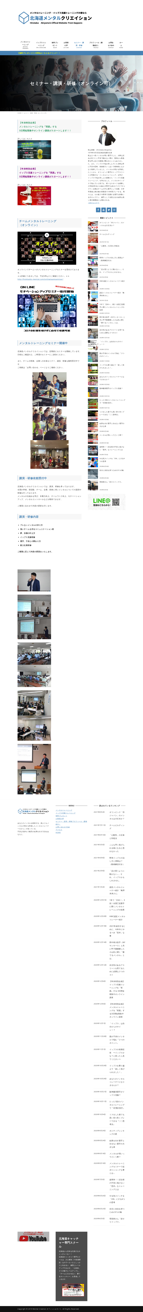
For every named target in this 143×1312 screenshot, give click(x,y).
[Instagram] (114, 210)
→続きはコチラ (93, 203)
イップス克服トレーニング (66, 813)
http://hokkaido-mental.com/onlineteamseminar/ (40, 279)
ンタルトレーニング (64, 810)
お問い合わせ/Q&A (63, 827)
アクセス (59, 830)
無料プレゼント (61, 816)
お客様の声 (60, 819)
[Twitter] (109, 210)
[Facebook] (98, 210)
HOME (58, 832)
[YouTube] (103, 210)
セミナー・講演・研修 (64, 821)
